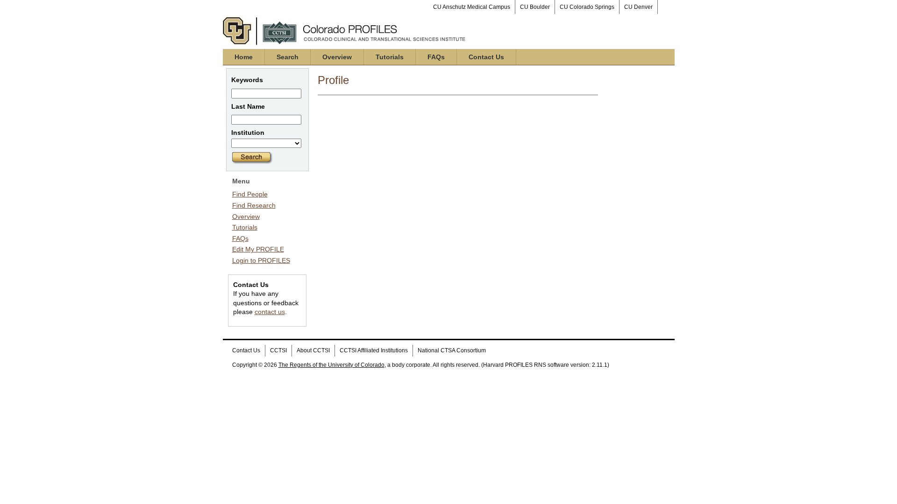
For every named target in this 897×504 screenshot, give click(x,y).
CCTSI (278, 350)
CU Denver (638, 7)
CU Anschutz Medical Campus (471, 7)
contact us (270, 311)
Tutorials (390, 57)
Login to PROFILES (261, 260)
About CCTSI (313, 350)
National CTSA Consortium (452, 350)
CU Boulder (535, 7)
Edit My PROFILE (258, 249)
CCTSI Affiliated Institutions (374, 350)
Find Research (254, 205)
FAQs (436, 57)
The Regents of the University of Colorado (331, 365)
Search (288, 57)
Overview (337, 57)
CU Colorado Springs (587, 7)
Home (244, 57)
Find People (250, 194)
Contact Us (486, 57)
